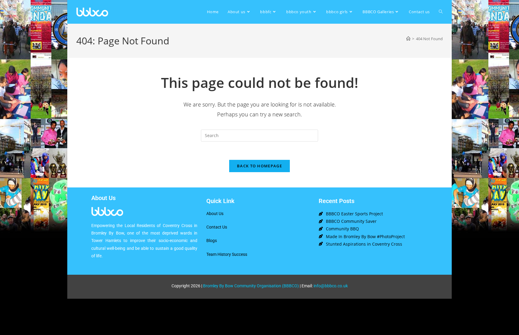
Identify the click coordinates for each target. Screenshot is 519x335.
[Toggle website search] (440, 12)
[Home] (408, 38)
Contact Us (216, 227)
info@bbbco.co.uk (331, 285)
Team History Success (226, 254)
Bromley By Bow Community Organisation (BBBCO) (251, 285)
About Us (214, 213)
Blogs (211, 240)
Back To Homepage (259, 166)
